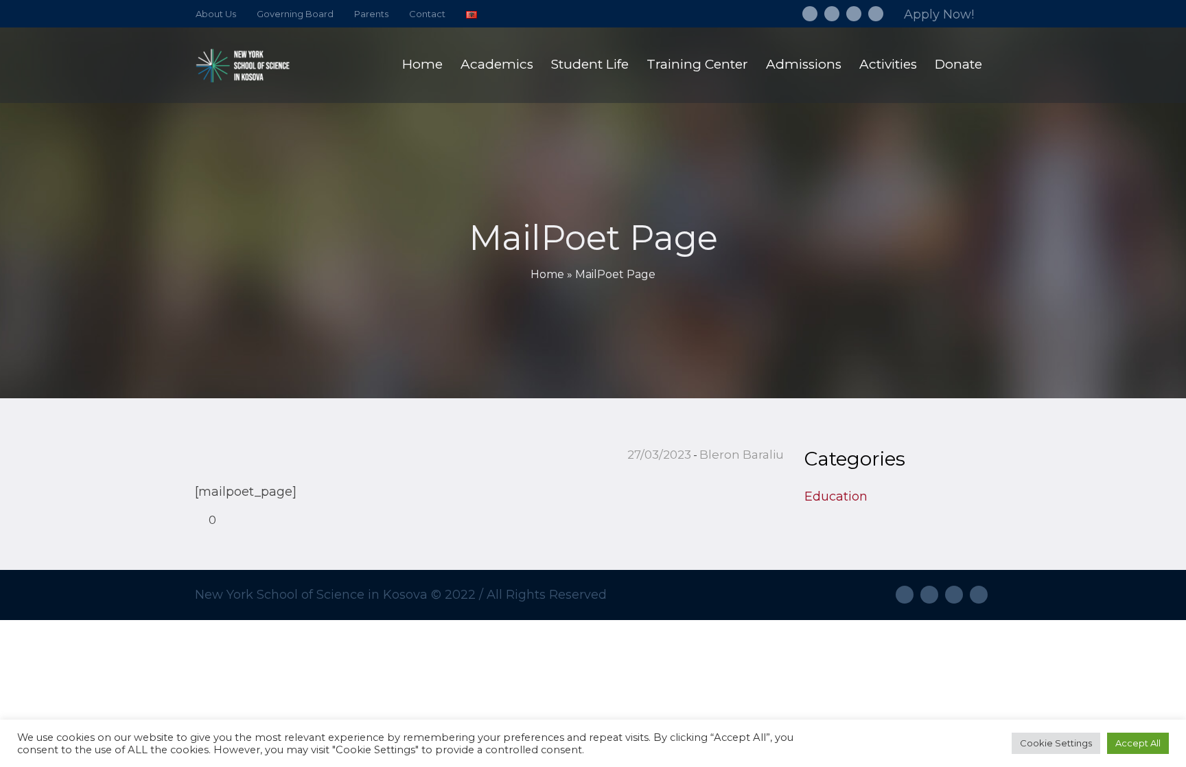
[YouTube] (875, 13)
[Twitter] (853, 13)
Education (836, 496)
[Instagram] (831, 13)
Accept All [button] (1138, 742)
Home (547, 274)
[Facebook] (809, 13)
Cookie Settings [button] (1056, 742)
